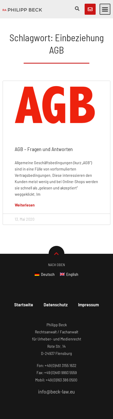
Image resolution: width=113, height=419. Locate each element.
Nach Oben (56, 264)
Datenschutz (56, 304)
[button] (105, 9)
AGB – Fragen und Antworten (44, 149)
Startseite (23, 304)
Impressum (88, 304)
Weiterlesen (25, 204)
